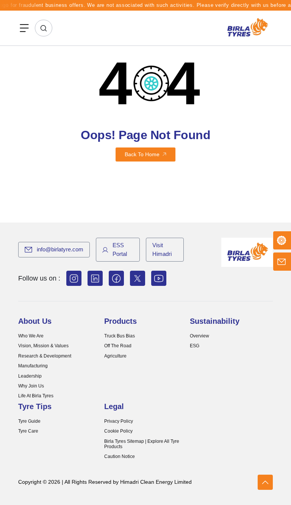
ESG (194, 345)
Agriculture (115, 356)
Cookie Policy (118, 431)
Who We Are (31, 336)
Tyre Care (28, 431)
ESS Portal (120, 249)
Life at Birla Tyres (35, 395)
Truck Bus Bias (119, 336)
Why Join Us (31, 386)
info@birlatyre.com (60, 249)
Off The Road (117, 345)
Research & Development (44, 356)
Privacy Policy (118, 421)
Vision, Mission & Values (43, 345)
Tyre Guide (29, 421)
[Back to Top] (265, 482)
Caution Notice (119, 456)
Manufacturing (33, 366)
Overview (199, 336)
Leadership (30, 376)
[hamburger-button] (24, 28)
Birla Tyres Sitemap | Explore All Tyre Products (141, 444)
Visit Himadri (162, 249)
